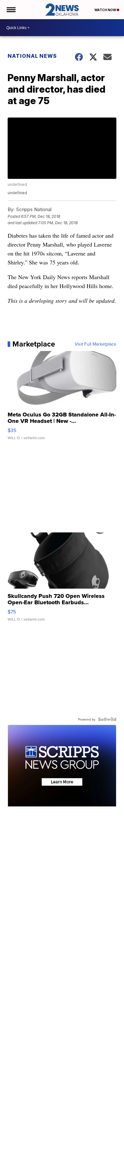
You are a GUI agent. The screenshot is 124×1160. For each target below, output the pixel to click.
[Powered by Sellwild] (107, 719)
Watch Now (105, 10)
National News (32, 56)
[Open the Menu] (11, 10)
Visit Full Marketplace (95, 344)
